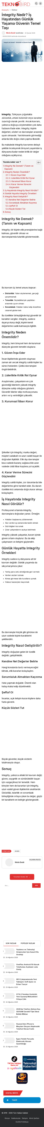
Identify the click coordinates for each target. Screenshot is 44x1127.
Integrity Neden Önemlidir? (17, 172)
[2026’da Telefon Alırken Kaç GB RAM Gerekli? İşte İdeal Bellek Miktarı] (9, 1011)
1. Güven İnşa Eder (17, 175)
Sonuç (8, 212)
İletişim (25, 1118)
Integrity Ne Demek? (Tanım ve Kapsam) (19, 167)
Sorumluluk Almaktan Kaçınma (23, 203)
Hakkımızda (15, 1118)
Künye (7, 1118)
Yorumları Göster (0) (20, 877)
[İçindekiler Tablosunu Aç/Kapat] (37, 162)
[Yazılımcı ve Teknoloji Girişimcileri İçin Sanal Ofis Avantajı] (9, 951)
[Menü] (40, 3)
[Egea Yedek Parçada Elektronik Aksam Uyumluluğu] (9, 1040)
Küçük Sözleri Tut (17, 209)
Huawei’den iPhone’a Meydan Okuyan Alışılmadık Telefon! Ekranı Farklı (28, 1026)
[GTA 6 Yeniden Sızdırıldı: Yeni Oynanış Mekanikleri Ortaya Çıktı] (9, 996)
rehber (17, 851)
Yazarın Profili (35, 859)
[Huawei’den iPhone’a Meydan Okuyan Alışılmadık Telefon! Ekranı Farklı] (9, 1025)
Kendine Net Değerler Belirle (22, 200)
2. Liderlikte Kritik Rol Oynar (22, 178)
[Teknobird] (16, 3)
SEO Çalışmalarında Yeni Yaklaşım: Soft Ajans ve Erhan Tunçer (26, 981)
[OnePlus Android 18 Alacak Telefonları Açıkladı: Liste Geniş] (9, 966)
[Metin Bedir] (9, 863)
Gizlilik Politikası (22, 1122)
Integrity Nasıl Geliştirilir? (16, 196)
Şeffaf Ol (13, 206)
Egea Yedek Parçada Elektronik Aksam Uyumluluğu (25, 1041)
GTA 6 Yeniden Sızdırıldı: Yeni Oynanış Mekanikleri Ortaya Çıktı (26, 996)
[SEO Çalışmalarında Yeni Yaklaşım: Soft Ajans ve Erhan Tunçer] (9, 981)
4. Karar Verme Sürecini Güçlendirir (20, 186)
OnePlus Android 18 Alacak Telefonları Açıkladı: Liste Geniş (27, 967)
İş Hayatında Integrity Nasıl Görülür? (21, 190)
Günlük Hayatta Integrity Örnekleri (20, 193)
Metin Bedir (10, 33)
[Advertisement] (22, 90)
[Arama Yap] (36, 3)
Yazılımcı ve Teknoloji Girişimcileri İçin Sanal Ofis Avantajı (27, 952)
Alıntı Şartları (34, 1118)
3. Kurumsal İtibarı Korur (20, 181)
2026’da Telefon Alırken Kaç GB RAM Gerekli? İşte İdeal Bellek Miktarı (28, 1011)
